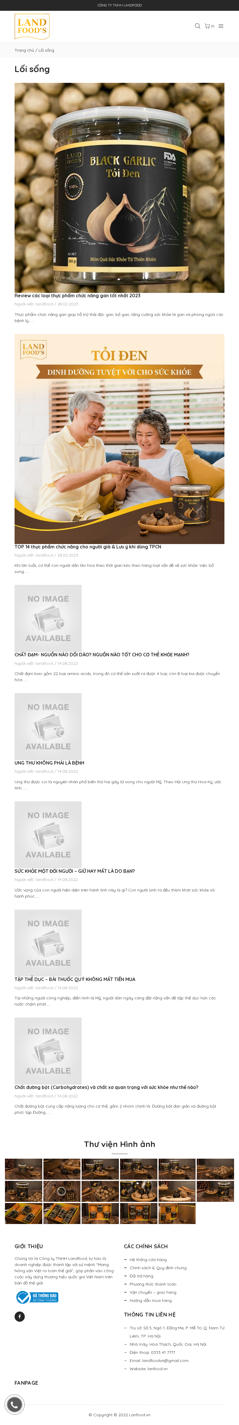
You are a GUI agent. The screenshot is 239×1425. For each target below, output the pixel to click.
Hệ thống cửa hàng (148, 1259)
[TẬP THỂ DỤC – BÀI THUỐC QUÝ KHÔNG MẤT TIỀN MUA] (119, 943)
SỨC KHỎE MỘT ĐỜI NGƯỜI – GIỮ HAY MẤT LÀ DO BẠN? (75, 871)
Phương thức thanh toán (153, 1284)
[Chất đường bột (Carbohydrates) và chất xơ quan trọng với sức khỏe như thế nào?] (119, 1051)
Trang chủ (24, 50)
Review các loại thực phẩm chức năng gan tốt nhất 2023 (77, 295)
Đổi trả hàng (141, 1276)
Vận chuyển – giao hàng (153, 1292)
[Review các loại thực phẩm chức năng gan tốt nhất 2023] (119, 188)
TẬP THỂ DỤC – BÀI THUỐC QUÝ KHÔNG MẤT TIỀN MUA (75, 979)
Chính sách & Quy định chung (158, 1267)
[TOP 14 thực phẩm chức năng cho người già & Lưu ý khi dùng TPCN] (119, 439)
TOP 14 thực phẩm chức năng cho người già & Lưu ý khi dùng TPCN (88, 547)
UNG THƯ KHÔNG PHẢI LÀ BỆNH (49, 763)
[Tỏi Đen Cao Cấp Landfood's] (32, 27)
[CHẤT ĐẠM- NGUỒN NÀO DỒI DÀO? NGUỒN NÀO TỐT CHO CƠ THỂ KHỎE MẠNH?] (119, 618)
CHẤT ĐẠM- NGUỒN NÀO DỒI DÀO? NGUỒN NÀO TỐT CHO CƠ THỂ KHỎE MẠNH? (102, 655)
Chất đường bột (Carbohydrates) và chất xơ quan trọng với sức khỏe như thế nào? (106, 1087)
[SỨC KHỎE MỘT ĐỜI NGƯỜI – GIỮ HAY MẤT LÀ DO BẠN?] (119, 834)
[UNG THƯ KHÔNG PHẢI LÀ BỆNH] (119, 726)
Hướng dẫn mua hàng (151, 1300)
